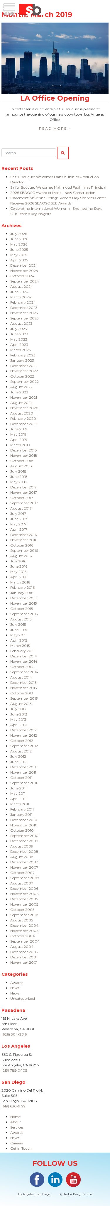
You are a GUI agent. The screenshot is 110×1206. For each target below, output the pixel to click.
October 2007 (22, 872)
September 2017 (24, 503)
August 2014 (21, 677)
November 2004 (24, 930)
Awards (16, 982)
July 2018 (18, 471)
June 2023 (19, 334)
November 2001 (24, 962)
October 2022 (22, 376)
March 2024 (20, 297)
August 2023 (21, 323)
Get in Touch (21, 1148)
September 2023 (24, 318)
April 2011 (18, 798)
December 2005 (24, 899)
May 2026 (18, 244)
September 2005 (24, 915)
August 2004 (21, 946)
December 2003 (24, 952)
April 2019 (18, 439)
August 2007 (21, 883)
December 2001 (23, 957)
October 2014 (21, 666)
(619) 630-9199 (13, 1106)
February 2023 (22, 355)
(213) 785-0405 (14, 1070)
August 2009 (21, 846)
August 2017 (21, 508)
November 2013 (23, 688)
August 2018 (21, 466)
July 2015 (18, 624)
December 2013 (23, 682)
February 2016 (22, 587)
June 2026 (19, 239)
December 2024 (24, 265)
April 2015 (18, 640)
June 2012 (18, 762)
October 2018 (21, 461)
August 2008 (21, 857)
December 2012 (23, 730)
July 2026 (18, 233)
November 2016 (23, 540)
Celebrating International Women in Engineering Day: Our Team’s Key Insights (56, 211)
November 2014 (23, 661)
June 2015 (18, 629)
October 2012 (21, 740)
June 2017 (18, 519)
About (15, 1122)
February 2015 (22, 651)
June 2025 (19, 249)
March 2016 (20, 582)
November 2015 (23, 603)
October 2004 (22, 936)
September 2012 (24, 746)
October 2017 (21, 497)
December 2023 (24, 307)
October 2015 (21, 608)
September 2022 (24, 381)
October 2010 (22, 830)
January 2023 (22, 360)
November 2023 (24, 313)
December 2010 (23, 820)
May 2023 (18, 339)
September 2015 (24, 614)
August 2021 (21, 402)
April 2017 (18, 529)
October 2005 (22, 909)
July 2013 (18, 709)
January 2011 (21, 814)
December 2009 (24, 841)
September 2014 (24, 672)
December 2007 (24, 862)
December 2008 (24, 851)
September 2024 (24, 281)
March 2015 (20, 645)
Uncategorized (22, 998)
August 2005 (21, 920)
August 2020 (21, 413)
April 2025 (19, 260)
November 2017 (23, 492)
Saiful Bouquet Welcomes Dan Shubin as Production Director (54, 179)
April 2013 (18, 725)
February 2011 (22, 809)
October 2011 (21, 777)
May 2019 (18, 434)
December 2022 (24, 365)
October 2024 (22, 276)
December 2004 (24, 925)
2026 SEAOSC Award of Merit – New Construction (52, 192)
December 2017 (23, 487)
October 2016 (21, 545)
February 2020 (23, 418)
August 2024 (21, 286)
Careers (16, 1143)
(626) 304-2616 (14, 1034)
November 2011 (23, 772)
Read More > (55, 128)
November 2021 (23, 397)
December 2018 (23, 450)
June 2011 (18, 788)
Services (16, 1127)
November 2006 (24, 894)
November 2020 (24, 408)
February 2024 (23, 302)
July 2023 (18, 329)
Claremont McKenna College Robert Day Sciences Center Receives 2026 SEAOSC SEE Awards (58, 200)
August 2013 (21, 703)
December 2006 (24, 888)
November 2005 (24, 904)
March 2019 (20, 445)
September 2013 (24, 698)
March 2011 (19, 804)
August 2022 (21, 387)
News (14, 988)
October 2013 (21, 693)
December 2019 (23, 424)
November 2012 (23, 735)
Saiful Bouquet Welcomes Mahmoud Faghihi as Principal (58, 187)
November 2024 (24, 270)
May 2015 (18, 635)
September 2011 (23, 783)
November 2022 (24, 371)
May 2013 (18, 719)
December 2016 (23, 534)
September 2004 (25, 941)
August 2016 (21, 556)
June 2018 (19, 476)
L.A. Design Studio (80, 1194)
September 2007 (24, 878)
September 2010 (24, 835)
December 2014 (23, 656)
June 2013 (18, 714)
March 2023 (20, 350)
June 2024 (19, 292)
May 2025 (18, 255)
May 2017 (18, 524)
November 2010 (24, 825)
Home (15, 1116)
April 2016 (18, 577)
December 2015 (23, 598)
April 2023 (19, 344)
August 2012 (21, 751)
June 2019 (18, 429)
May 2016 (18, 571)
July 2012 (18, 756)
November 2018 (23, 455)
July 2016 (18, 561)
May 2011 (18, 793)
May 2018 (18, 482)
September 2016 (24, 550)
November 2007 (24, 867)
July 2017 (18, 513)
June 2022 (19, 392)
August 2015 (20, 619)
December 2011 (23, 767)
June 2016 (18, 566)
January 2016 (21, 593)
